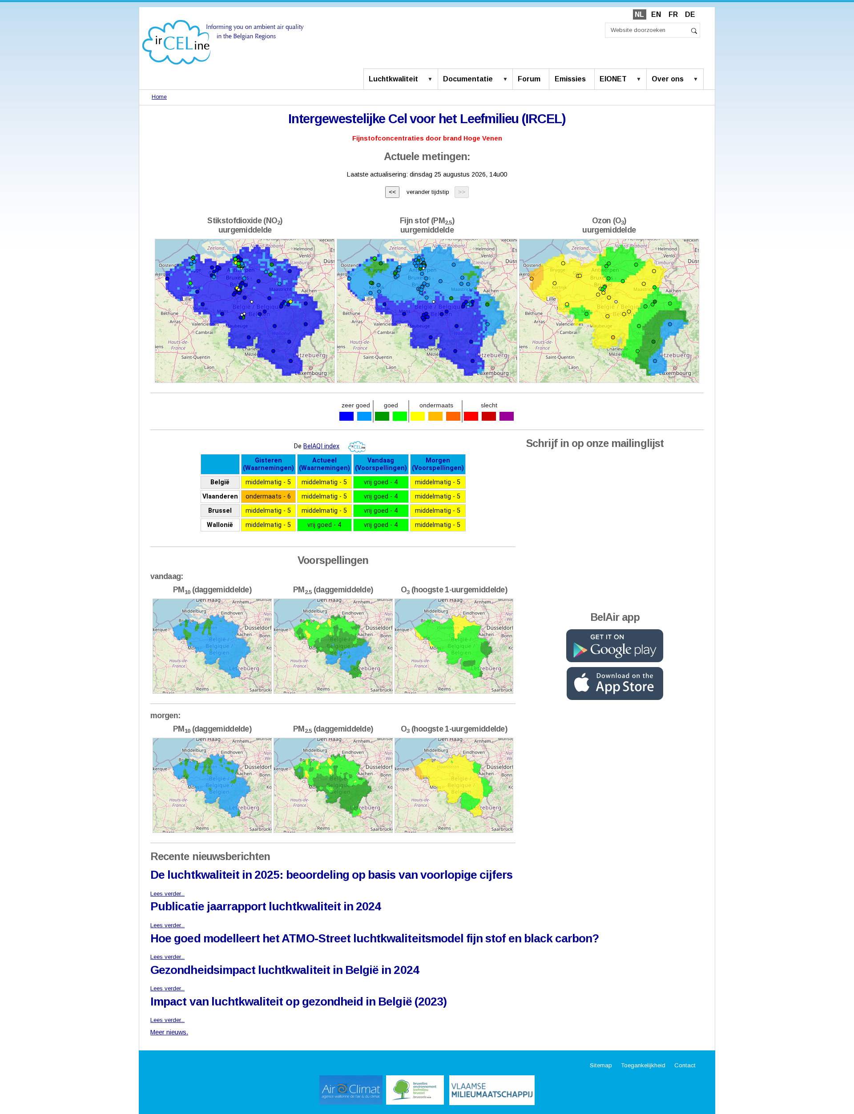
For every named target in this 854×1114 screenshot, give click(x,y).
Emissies (570, 79)
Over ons (668, 79)
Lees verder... (167, 893)
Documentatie (468, 79)
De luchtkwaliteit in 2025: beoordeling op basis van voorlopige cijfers (331, 874)
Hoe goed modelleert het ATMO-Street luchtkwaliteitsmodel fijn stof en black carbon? (374, 938)
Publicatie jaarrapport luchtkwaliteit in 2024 (265, 906)
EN (656, 14)
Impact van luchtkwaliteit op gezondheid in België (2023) (298, 1001)
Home (159, 97)
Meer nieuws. (169, 1032)
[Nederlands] (223, 41)
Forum (529, 79)
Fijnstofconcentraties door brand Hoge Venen (427, 138)
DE (690, 14)
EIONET (613, 79)
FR (673, 14)
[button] (432, 79)
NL (639, 14)
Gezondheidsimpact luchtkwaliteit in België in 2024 (284, 970)
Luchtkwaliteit (393, 79)
